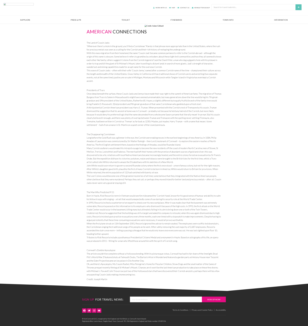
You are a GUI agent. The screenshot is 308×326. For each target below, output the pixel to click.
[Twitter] (89, 310)
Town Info (228, 20)
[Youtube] (99, 310)
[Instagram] (94, 310)
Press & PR (76, 20)
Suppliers (25, 20)
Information (281, 20)
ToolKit (126, 20)
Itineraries (176, 20)
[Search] (298, 7)
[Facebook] (84, 310)
